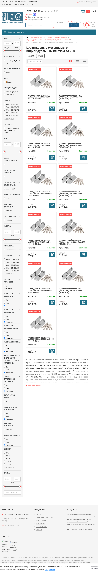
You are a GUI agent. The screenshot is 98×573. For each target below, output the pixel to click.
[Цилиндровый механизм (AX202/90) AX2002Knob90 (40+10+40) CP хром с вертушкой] (41, 226)
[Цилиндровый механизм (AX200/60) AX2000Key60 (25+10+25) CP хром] (41, 81)
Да (7, 300)
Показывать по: (33, 61)
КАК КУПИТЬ (34, 2)
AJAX (8, 72)
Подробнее (50, 569)
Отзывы (28, 14)
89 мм (8, 453)
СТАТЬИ (30, 5)
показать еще (9, 118)
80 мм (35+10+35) (12, 113)
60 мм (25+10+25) (12, 104)
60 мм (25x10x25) (12, 259)
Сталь (8, 198)
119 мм (8, 461)
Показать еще (34, 385)
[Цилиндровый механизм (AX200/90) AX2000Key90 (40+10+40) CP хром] (73, 178)
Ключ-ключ (10, 95)
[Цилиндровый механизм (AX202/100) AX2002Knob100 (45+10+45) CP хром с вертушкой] (73, 226)
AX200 (31, 56)
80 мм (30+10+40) (12, 110)
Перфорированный (13, 250)
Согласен (94, 568)
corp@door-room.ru (35, 19)
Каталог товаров (15, 32)
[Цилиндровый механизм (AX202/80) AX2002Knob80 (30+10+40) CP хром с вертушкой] (73, 129)
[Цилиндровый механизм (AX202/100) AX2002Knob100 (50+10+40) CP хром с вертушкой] (41, 323)
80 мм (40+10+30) (12, 116)
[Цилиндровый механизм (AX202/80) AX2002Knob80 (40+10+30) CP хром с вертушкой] (73, 274)
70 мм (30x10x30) (12, 262)
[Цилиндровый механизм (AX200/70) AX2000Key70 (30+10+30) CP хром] (73, 81)
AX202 (40, 56)
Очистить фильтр (12, 492)
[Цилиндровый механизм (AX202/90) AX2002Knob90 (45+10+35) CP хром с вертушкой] (41, 274)
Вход (81, 2)
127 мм (8, 464)
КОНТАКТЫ (6, 5)
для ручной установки (9, 287)
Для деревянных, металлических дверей (11, 130)
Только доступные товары (12, 62)
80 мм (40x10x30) (12, 271)
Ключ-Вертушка (12, 92)
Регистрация (91, 2)
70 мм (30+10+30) (12, 107)
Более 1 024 (10, 189)
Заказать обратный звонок (38, 17)
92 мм (8, 456)
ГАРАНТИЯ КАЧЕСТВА (17, 2)
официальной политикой (77, 522)
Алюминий (10, 211)
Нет (7, 303)
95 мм (8, 459)
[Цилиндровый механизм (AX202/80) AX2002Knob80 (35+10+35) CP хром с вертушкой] (41, 178)
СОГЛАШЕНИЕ (18, 5)
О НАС (4, 2)
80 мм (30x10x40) (12, 265)
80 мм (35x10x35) (12, 268)
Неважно (9, 306)
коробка (9, 220)
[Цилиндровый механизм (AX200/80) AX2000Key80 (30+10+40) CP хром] (41, 129)
